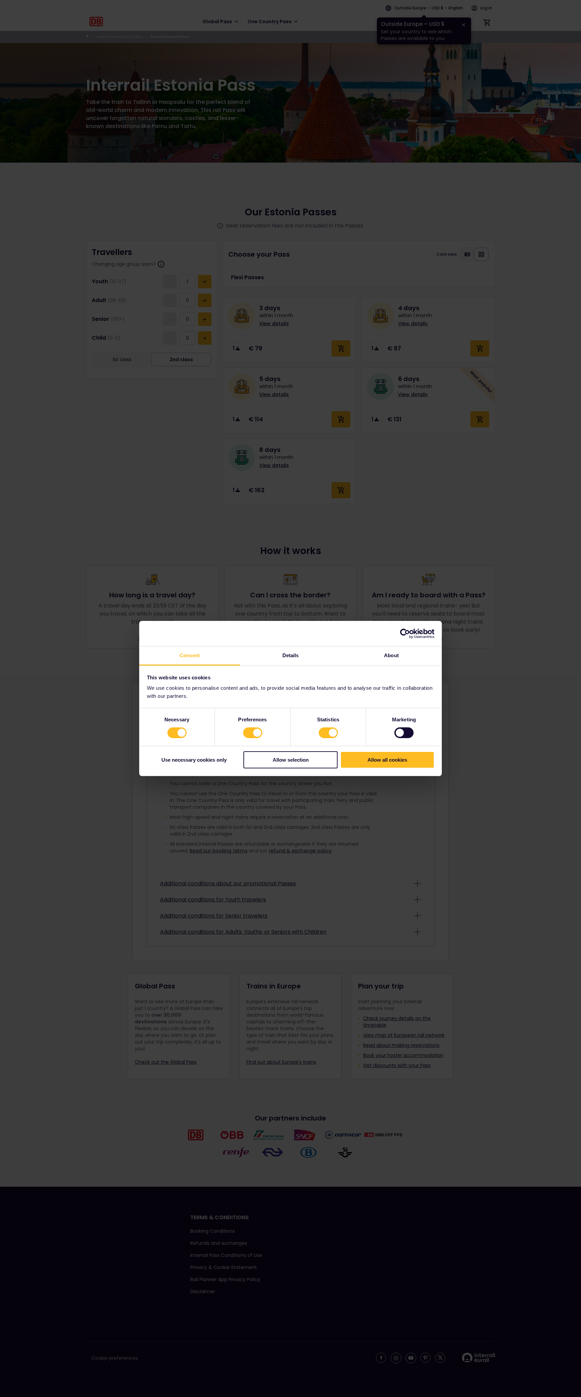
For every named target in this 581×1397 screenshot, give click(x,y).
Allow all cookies (387, 760)
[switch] (252, 732)
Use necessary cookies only (194, 760)
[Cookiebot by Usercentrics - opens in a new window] (405, 633)
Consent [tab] (190, 655)
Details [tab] (290, 655)
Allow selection (291, 760)
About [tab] (391, 655)
